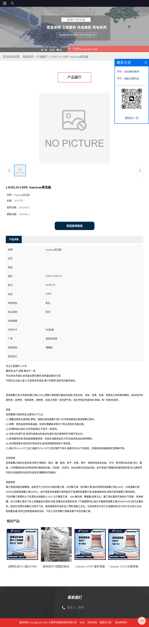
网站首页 (28, 56)
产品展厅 (42, 56)
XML (82, 622)
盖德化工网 (105, 622)
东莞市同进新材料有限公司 (63, 622)
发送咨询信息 (74, 225)
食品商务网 (121, 622)
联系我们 (74, 597)
